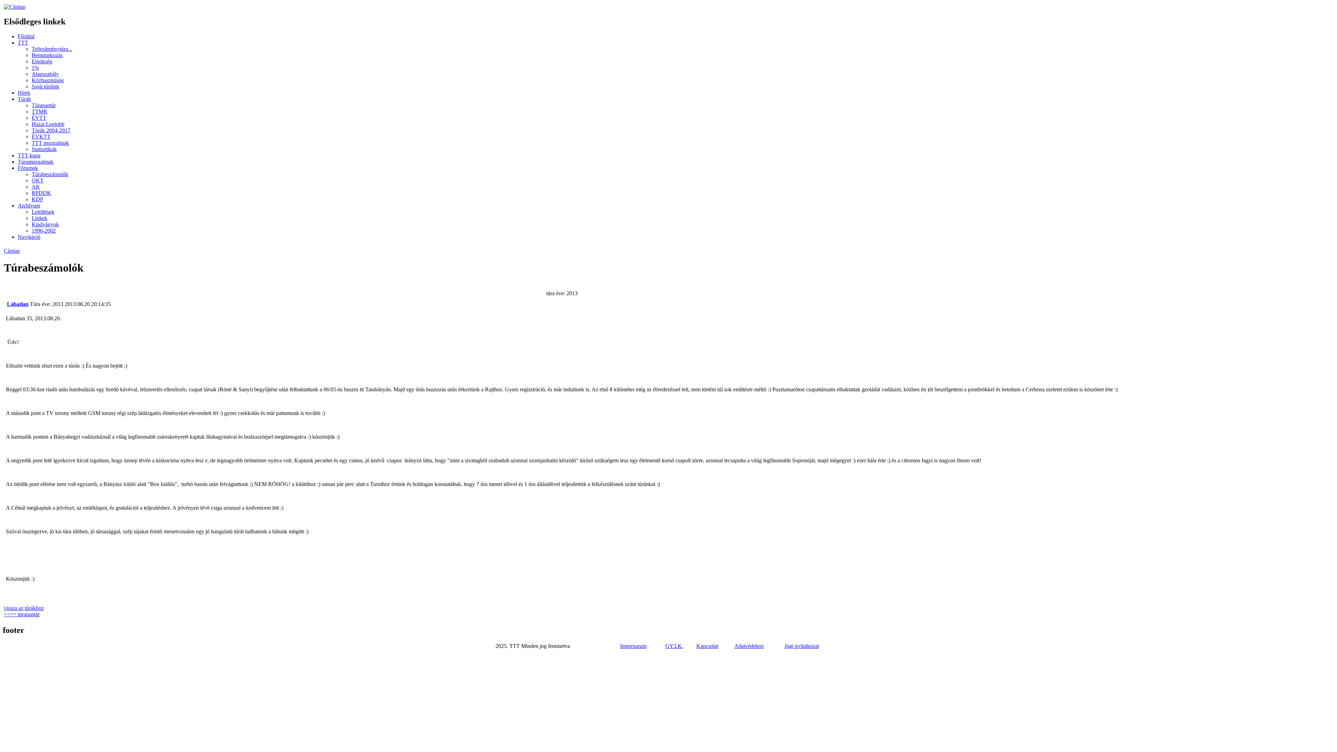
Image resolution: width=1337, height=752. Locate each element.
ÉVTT (39, 118)
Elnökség (42, 61)
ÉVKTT (41, 137)
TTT (23, 43)
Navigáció (29, 237)
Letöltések (43, 212)
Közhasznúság (48, 80)
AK (36, 187)
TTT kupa (29, 155)
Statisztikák (44, 149)
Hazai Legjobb (48, 124)
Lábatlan (18, 304)
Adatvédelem (749, 646)
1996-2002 (44, 231)
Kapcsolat (707, 646)
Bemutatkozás (47, 55)
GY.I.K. (674, 646)
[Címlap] (14, 7)
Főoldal (26, 36)
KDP (37, 199)
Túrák (24, 99)
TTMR (39, 112)
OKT (38, 180)
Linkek (39, 218)
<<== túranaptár (22, 614)
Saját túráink (45, 86)
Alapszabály (45, 74)
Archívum (29, 206)
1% (35, 68)
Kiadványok (45, 224)
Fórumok (28, 168)
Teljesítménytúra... (52, 49)
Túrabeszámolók (50, 174)
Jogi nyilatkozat (801, 646)
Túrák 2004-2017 (51, 130)
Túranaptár (44, 105)
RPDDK (41, 193)
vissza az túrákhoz (24, 608)
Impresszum (633, 646)
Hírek (24, 93)
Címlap (12, 251)
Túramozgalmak (36, 162)
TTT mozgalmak (50, 143)
